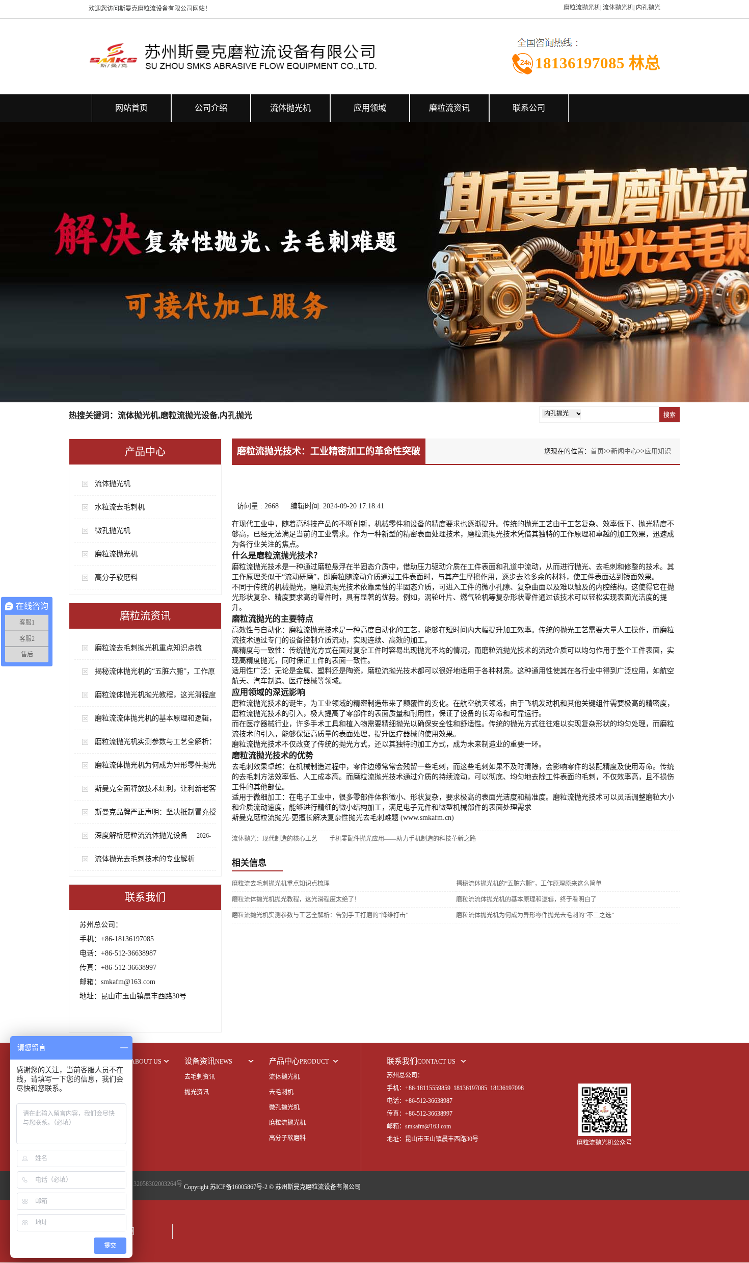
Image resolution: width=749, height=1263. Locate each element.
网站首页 (131, 108)
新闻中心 (624, 451)
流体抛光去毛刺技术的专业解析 (145, 859)
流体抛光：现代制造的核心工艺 (274, 838)
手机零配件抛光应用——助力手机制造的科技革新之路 (402, 838)
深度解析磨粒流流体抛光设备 (141, 835)
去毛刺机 (281, 1092)
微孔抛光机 (112, 530)
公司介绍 (211, 108)
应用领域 (370, 108)
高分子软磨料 (116, 577)
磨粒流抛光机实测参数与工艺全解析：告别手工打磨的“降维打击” (320, 915)
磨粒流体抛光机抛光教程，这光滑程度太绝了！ (296, 899)
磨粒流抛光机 (116, 554)
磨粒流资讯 (449, 108)
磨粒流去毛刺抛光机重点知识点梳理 (281, 883)
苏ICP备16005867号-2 (239, 1187)
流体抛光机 (290, 108)
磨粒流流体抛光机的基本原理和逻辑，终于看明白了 (526, 899)
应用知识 (658, 451)
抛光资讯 (196, 1092)
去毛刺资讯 (199, 1076)
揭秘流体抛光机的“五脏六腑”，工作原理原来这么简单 (529, 883)
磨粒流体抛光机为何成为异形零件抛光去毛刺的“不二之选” (535, 915)
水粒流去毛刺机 (120, 507)
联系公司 (529, 108)
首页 (597, 451)
